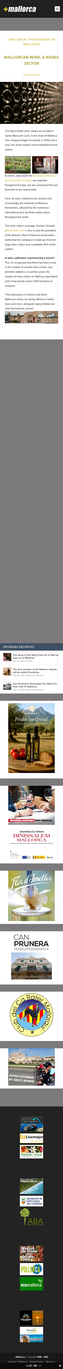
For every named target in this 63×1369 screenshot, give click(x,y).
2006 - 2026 (42, 1357)
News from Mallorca (34, 675)
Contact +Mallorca (17, 1361)
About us (50, 1361)
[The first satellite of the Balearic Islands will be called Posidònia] (7, 671)
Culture (29, 661)
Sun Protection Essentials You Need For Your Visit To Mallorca (35, 685)
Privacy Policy (36, 1361)
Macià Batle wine (15, 230)
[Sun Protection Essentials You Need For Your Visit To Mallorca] (7, 686)
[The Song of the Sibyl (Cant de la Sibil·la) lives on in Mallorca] (7, 657)
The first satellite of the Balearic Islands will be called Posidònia (35, 671)
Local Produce (31, 74)
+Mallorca (20, 1357)
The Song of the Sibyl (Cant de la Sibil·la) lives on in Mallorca (35, 656)
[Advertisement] (31, 491)
